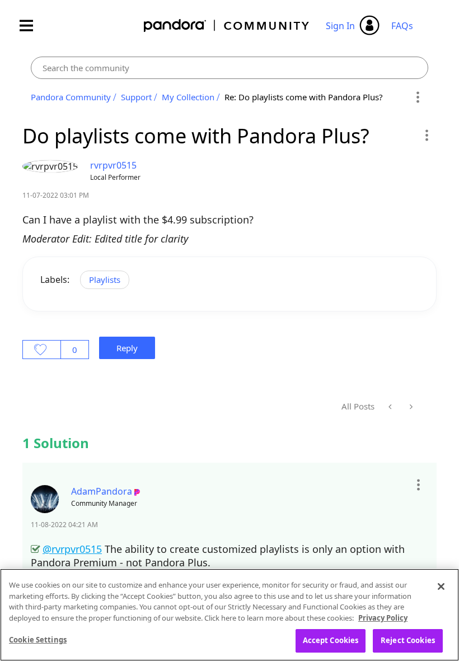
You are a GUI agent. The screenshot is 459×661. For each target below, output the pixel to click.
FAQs (402, 26)
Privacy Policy (383, 618)
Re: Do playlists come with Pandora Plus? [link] (303, 97)
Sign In (340, 26)
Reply (127, 347)
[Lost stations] (410, 406)
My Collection (188, 97)
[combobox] (229, 68)
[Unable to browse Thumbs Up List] (391, 406)
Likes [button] (41, 350)
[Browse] (32, 25)
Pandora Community (227, 25)
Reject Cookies (408, 640)
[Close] (441, 586)
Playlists (104, 279)
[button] (426, 135)
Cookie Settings (38, 640)
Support (136, 97)
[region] (229, 615)
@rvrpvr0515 (72, 549)
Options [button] (418, 97)
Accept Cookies (331, 640)
